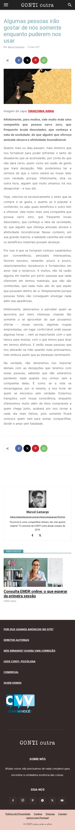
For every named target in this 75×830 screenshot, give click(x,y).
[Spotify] (42, 800)
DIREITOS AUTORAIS (16, 640)
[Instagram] (22, 800)
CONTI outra (10, 600)
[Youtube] (62, 800)
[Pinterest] (35, 60)
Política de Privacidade (17, 813)
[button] (6, 5)
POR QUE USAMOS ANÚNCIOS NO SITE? (29, 629)
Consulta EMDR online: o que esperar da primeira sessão (35, 593)
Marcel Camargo (16, 47)
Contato (62, 813)
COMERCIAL (11, 672)
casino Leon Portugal (37, 817)
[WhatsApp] (44, 60)
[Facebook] (18, 60)
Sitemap (50, 813)
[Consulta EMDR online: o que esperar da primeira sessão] (37, 559)
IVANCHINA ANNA (41, 111)
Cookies (38, 813)
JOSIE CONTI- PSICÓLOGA (19, 661)
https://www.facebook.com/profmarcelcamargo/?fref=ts (37, 517)
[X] (27, 60)
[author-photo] (37, 506)
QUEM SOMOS (12, 682)
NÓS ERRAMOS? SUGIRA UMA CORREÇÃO (29, 650)
